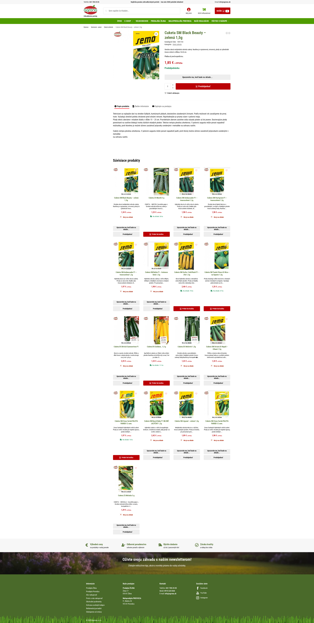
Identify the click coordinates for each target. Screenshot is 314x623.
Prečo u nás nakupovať (94, 598)
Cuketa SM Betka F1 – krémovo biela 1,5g (156, 273)
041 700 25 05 (94, 2)
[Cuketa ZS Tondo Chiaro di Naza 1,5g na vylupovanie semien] (229, 33)
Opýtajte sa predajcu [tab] (163, 106)
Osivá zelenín (108, 27)
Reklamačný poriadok (94, 608)
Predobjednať (204, 86)
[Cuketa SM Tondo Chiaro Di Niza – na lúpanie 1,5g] (217, 256)
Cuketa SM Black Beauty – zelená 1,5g (126, 199)
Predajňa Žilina (91, 588)
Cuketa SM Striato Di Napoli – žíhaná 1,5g (217, 348)
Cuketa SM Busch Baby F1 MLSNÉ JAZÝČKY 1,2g (156, 422)
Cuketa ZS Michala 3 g (126, 495)
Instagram (204, 598)
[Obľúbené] (136, 170)
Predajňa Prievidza (92, 591)
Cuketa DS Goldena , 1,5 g (156, 347)
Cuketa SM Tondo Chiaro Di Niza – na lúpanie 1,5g (217, 273)
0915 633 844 (169, 591)
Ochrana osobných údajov (95, 605)
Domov (86, 27)
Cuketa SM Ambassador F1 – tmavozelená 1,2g (186, 199)
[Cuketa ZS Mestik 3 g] (156, 181)
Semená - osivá (96, 27)
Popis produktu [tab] (123, 106)
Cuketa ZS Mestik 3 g (156, 198)
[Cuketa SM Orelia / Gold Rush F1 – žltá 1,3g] (186, 256)
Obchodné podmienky (94, 602)
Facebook (204, 588)
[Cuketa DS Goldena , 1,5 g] (227, 33)
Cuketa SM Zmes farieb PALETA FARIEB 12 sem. (126, 422)
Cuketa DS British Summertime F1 (126, 347)
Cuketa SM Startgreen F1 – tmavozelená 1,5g (217, 199)
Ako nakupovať (91, 595)
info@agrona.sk (224, 2)
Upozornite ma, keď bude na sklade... (153, 86)
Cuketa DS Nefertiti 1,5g (187, 347)
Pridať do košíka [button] (157, 234)
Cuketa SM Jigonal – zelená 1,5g (187, 421)
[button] (222, 10)
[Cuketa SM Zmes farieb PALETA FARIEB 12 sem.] (126, 404)
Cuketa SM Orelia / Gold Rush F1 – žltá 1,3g (186, 273)
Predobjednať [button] (155, 92)
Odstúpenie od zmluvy (94, 612)
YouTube (203, 593)
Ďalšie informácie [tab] (142, 106)
